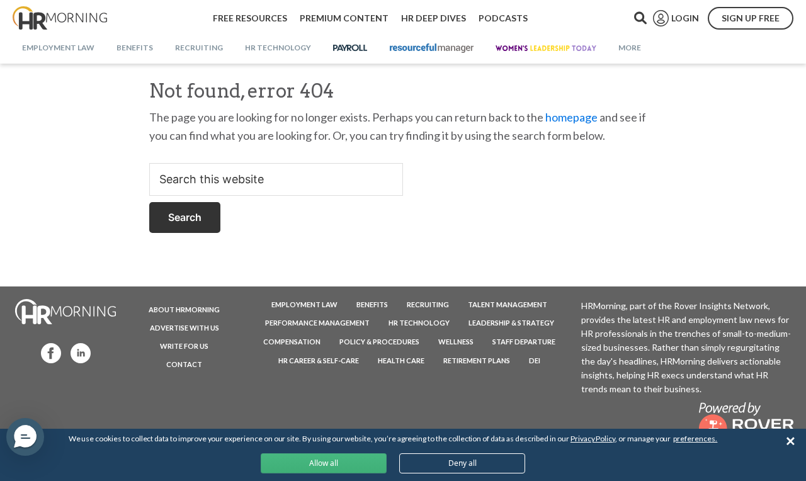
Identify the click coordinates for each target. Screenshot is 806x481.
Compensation (292, 341)
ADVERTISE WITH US (184, 328)
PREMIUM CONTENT (344, 18)
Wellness (456, 341)
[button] (25, 437)
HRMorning (60, 18)
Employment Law (304, 304)
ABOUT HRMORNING (184, 309)
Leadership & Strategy (511, 323)
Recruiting (428, 304)
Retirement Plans (476, 360)
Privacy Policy (592, 438)
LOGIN (685, 18)
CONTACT (184, 364)
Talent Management (507, 304)
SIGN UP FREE (751, 18)
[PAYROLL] (350, 48)
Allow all (323, 463)
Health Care (401, 360)
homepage (571, 117)
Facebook (47, 352)
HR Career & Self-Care (318, 360)
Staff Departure (523, 341)
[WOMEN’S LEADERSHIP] (546, 48)
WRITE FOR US (184, 346)
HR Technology (419, 323)
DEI (534, 360)
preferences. (695, 438)
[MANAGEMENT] (432, 48)
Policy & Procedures (379, 341)
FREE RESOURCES (250, 18)
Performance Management (317, 323)
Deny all (462, 463)
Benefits (372, 304)
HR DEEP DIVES (433, 18)
